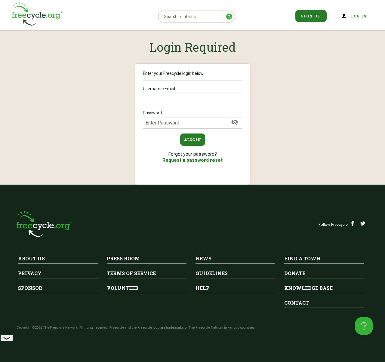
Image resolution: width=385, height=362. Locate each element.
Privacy (30, 273)
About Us (31, 258)
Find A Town (302, 258)
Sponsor (30, 288)
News (203, 258)
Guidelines (212, 273)
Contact (296, 302)
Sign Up (311, 16)
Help (202, 288)
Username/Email (159, 88)
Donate (294, 273)
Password (152, 112)
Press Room (123, 258)
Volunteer (123, 288)
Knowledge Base (308, 288)
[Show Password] (234, 122)
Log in (194, 139)
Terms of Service (131, 273)
